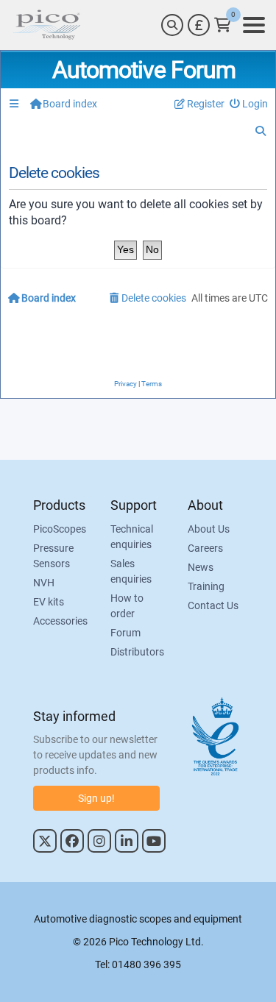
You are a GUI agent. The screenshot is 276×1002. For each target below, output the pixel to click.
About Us (209, 529)
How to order (127, 605)
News (200, 567)
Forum (125, 633)
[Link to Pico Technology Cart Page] (222, 25)
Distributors (137, 652)
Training (206, 586)
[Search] (172, 25)
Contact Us (213, 605)
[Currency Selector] (199, 25)
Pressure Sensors (53, 555)
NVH (43, 583)
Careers (205, 548)
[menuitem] (249, 104)
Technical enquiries (131, 536)
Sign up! (96, 798)
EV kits (48, 602)
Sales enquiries (131, 571)
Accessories (60, 621)
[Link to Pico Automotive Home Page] (46, 25)
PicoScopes (59, 529)
